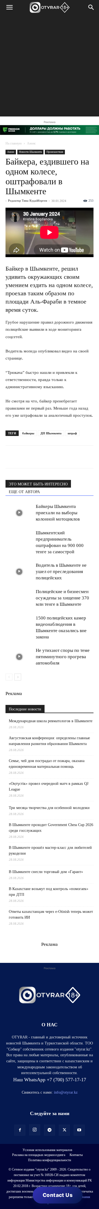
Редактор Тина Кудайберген (27, 200)
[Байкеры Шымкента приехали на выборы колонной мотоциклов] (19, 512)
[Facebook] (48, 456)
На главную (14, 143)
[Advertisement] (49, 67)
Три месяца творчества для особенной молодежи (49, 808)
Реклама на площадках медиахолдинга (38, 1155)
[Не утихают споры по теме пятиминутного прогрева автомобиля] (19, 656)
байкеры (28, 433)
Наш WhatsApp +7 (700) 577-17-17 (49, 1079)
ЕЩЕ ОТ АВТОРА (24, 492)
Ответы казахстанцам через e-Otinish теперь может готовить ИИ (51, 914)
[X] (61, 456)
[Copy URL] (74, 456)
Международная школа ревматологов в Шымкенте (50, 721)
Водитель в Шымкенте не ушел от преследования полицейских (61, 571)
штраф (72, 433)
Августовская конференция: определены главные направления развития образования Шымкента (49, 741)
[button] (9, 7)
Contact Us (58, 1195)
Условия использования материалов (47, 1150)
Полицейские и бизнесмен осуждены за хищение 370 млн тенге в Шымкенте (62, 598)
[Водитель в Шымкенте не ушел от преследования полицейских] (19, 571)
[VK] (36, 456)
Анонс (31, 143)
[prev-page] (9, 677)
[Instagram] (34, 1129)
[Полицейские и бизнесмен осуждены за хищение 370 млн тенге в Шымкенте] (19, 597)
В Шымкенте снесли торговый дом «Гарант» (46, 872)
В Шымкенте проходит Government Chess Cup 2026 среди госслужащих (51, 828)
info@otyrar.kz (66, 1092)
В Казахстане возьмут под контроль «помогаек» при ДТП (48, 892)
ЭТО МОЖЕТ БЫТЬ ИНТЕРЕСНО (38, 484)
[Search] (91, 7)
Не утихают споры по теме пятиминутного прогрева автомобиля (63, 657)
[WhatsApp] (11, 456)
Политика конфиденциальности (49, 1160)
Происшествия (54, 151)
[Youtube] (79, 1130)
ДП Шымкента (51, 433)
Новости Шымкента (30, 151)
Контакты (76, 1155)
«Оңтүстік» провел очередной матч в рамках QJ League (48, 786)
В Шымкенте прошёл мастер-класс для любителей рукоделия (50, 850)
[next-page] (17, 677)
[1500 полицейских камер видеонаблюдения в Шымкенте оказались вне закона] (19, 624)
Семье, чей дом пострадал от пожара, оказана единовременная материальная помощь (46, 764)
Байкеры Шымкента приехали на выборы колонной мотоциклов (58, 513)
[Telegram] (23, 456)
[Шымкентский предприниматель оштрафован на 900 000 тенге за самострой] (19, 539)
